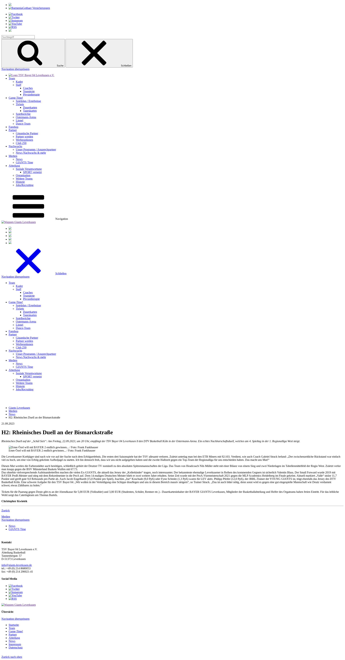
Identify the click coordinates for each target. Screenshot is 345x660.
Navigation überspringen (15, 69)
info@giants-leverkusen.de (16, 565)
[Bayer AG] (10, 4)
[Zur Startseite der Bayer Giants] (31, 75)
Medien (5, 516)
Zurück (5, 510)
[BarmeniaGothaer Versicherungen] (29, 8)
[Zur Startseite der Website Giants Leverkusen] (18, 222)
